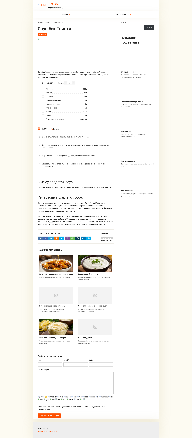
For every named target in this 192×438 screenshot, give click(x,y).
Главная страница (44, 22)
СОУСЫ (53, 4)
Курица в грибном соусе (131, 72)
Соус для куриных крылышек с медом (56, 274)
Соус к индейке (85, 338)
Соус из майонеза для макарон (52, 338)
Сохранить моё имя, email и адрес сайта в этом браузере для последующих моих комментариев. (71, 408)
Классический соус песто (132, 102)
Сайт (91, 360)
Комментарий (43, 370)
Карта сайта (47, 431)
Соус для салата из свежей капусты (94, 306)
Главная (40, 431)
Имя (40, 360)
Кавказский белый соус (88, 274)
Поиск (123, 23)
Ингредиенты (122, 15)
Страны (64, 15)
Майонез (42, 35)
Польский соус (127, 191)
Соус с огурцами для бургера (52, 306)
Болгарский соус (128, 161)
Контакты (54, 431)
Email (66, 360)
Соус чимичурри (127, 131)
